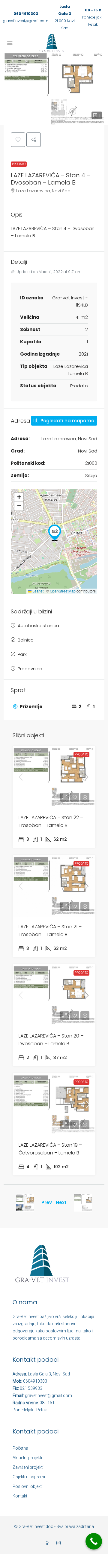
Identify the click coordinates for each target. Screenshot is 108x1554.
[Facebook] (48, 1543)
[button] (54, 89)
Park (22, 654)
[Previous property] (25, 1203)
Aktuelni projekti (27, 1457)
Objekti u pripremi (29, 1476)
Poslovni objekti (28, 1486)
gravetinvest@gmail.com (25, 20)
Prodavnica (30, 668)
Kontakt (20, 1496)
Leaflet (38, 590)
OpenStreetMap (63, 590)
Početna (20, 1448)
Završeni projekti (28, 1467)
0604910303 (26, 13)
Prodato (19, 164)
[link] (54, 777)
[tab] (54, 706)
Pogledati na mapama (66, 421)
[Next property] (83, 1203)
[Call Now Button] (94, 1541)
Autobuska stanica (38, 625)
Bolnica (26, 640)
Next (61, 1202)
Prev (46, 1202)
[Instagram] (59, 1543)
